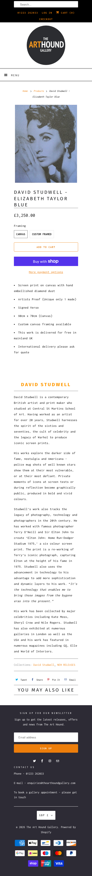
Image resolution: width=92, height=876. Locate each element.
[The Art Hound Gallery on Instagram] (50, 761)
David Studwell (43, 664)
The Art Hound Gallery (42, 827)
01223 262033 (28, 13)
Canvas (20, 234)
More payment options (46, 272)
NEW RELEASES (66, 664)
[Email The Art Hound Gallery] (57, 761)
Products (39, 91)
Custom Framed (42, 234)
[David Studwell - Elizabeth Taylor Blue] (46, 144)
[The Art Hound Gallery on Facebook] (42, 761)
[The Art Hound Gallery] (46, 45)
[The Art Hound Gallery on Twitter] (34, 761)
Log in (47, 13)
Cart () (67, 13)
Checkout (46, 19)
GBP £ (44, 815)
